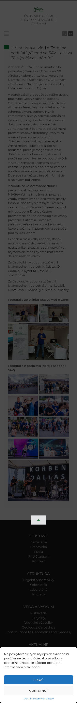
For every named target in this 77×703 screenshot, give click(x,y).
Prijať (38, 680)
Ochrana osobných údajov (38, 698)
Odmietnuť (38, 691)
